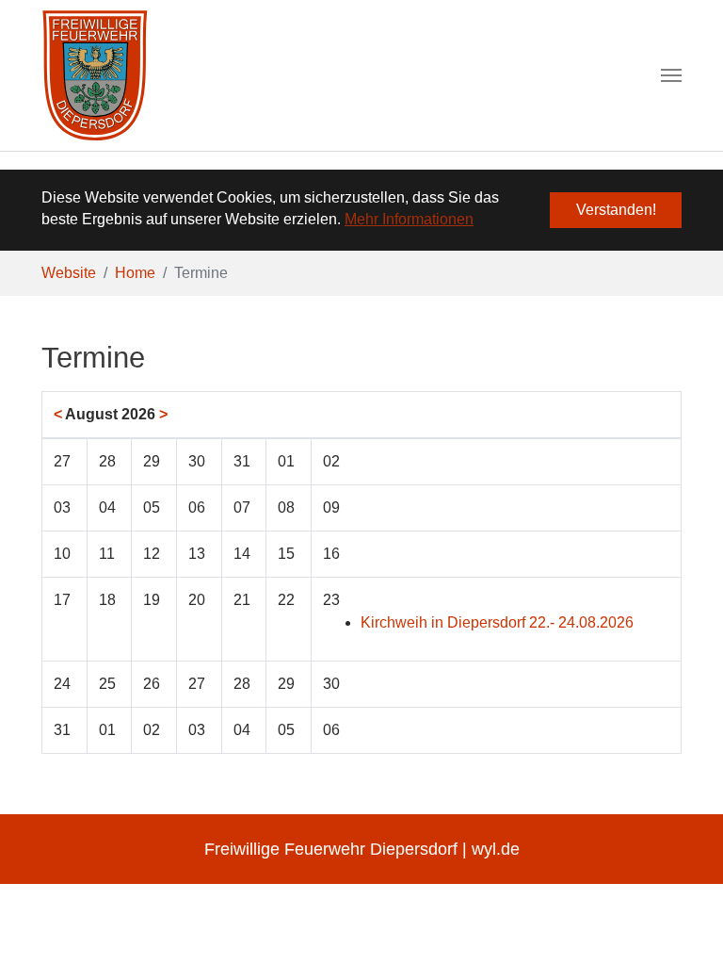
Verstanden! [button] (616, 210)
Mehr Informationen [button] (409, 219)
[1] (94, 75)
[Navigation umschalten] (671, 75)
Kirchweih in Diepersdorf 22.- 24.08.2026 (497, 622)
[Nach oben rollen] (681, 923)
